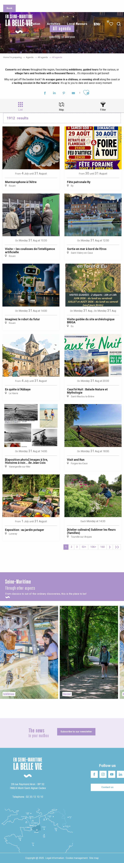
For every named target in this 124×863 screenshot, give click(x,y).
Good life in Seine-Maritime (48, 3)
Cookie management (77, 858)
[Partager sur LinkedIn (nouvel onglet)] (54, 94)
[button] (118, 24)
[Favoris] (111, 24)
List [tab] (20, 109)
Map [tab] (61, 109)
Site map (94, 858)
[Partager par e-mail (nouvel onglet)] (73, 94)
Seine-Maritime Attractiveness (17, 3)
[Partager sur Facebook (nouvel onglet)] (44, 94)
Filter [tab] (103, 109)
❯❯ (117, 546)
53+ (84, 546)
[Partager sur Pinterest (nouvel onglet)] (63, 94)
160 (102, 546)
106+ (93, 546)
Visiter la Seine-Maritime (77, 3)
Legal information (55, 858)
